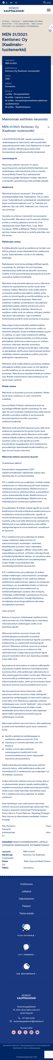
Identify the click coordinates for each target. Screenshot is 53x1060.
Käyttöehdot (17, 1048)
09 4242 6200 (28, 1018)
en (11, 3)
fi (6, 3)
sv (16, 3)
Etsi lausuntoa (21, 24)
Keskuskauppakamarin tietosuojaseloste (35, 1045)
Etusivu (5, 21)
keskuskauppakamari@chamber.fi (28, 1021)
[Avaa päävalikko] (49, 9)
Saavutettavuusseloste (11, 1045)
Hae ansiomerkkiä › (26, 974)
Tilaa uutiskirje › (26, 935)
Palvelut (16, 21)
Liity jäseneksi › (26, 955)
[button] (47, 2)
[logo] (14, 9)
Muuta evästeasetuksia (31, 1048)
